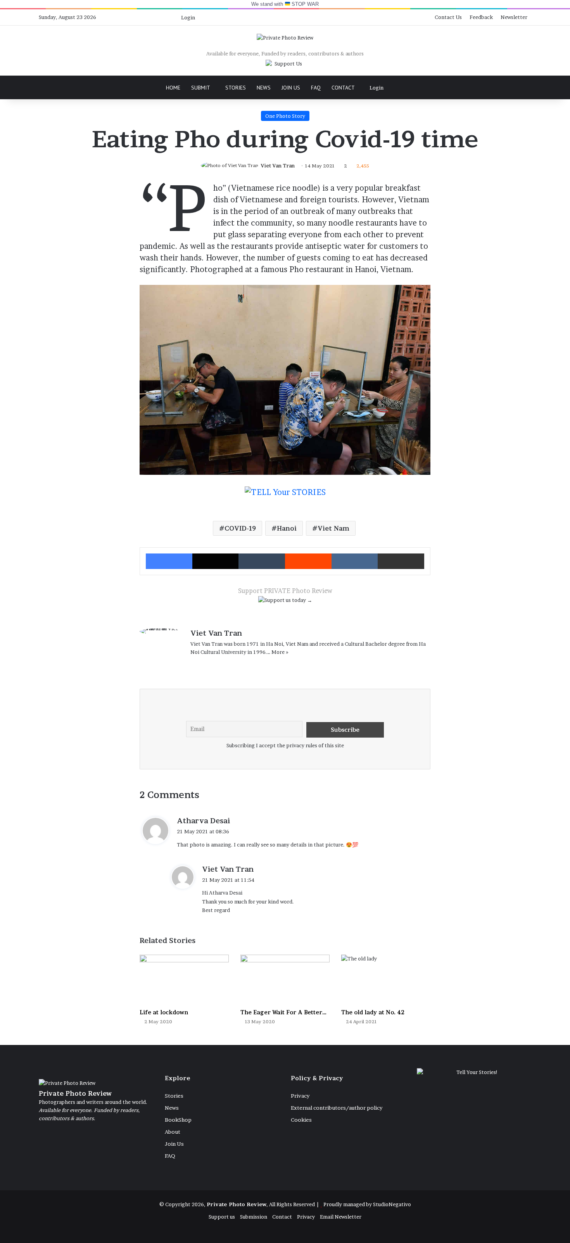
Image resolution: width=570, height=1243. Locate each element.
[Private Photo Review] (285, 37)
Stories (235, 87)
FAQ (316, 87)
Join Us (291, 87)
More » (279, 652)
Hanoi (287, 528)
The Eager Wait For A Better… (283, 1012)
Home (173, 87)
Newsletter (514, 17)
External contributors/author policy (336, 1108)
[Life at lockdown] (184, 980)
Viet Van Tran (278, 166)
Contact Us (448, 17)
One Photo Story (285, 116)
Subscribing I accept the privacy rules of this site (285, 745)
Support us (222, 1217)
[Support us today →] (285, 602)
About (172, 1132)
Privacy (300, 1096)
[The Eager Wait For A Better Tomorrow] (285, 980)
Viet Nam (333, 528)
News (264, 87)
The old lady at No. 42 (372, 1012)
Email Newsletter (340, 1217)
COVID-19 (240, 528)
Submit (200, 87)
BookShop (178, 1120)
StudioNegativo (392, 1204)
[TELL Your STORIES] (285, 496)
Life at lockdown (164, 1012)
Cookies (301, 1120)
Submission (253, 1217)
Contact (343, 87)
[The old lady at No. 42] (385, 980)
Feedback (481, 17)
